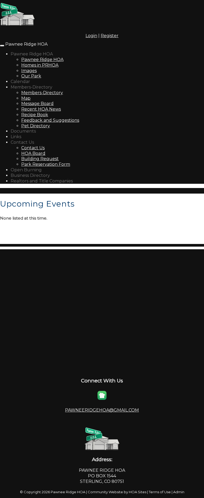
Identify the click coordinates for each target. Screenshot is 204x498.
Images (29, 70)
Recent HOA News (41, 109)
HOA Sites (137, 492)
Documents (23, 131)
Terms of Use (160, 492)
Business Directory (30, 175)
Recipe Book (34, 114)
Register (109, 35)
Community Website (105, 492)
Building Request (40, 158)
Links (16, 136)
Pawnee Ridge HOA (26, 44)
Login (91, 35)
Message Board (37, 103)
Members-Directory (31, 87)
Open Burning (26, 169)
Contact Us (22, 142)
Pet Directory (35, 125)
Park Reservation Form (45, 164)
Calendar (20, 81)
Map (26, 98)
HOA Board (33, 153)
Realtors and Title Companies (42, 181)
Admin (178, 492)
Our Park (31, 75)
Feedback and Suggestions (50, 120)
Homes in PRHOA (39, 65)
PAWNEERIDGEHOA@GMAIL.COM (102, 410)
